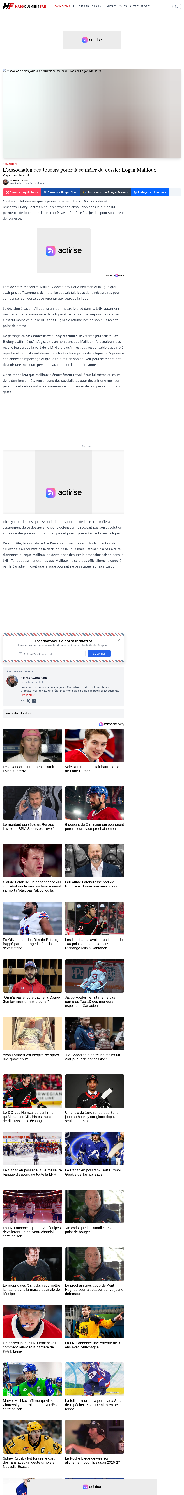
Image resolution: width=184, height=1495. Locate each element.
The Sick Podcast (22, 713)
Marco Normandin (19, 180)
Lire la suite (28, 695)
